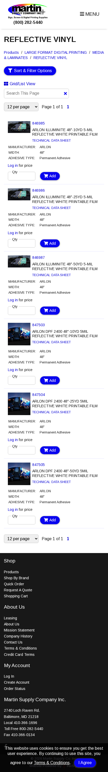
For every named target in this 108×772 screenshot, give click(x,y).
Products (11, 52)
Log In (9, 676)
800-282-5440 (31, 729)
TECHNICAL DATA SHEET (51, 140)
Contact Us (13, 642)
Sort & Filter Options (33, 70)
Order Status (14, 689)
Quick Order (14, 584)
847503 (38, 325)
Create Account (16, 682)
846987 (38, 257)
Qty (15, 172)
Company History (18, 636)
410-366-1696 (25, 723)
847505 (38, 465)
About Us (11, 624)
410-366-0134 (23, 735)
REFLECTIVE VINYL (50, 58)
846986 (38, 190)
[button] (89, 14)
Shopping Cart (16, 596)
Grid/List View (22, 84)
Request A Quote (18, 590)
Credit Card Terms (19, 654)
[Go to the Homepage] (27, 17)
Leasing (10, 618)
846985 (38, 123)
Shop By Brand (16, 578)
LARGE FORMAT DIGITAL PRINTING (56, 52)
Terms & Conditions (52, 762)
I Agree (85, 762)
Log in (13, 165)
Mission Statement (19, 630)
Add (52, 176)
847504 (38, 395)
